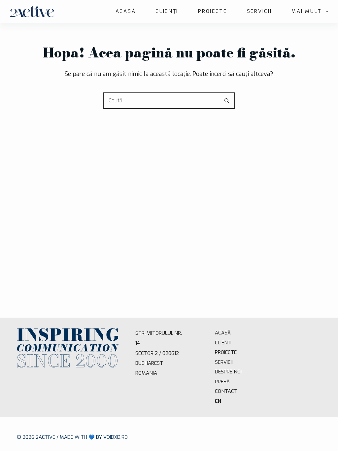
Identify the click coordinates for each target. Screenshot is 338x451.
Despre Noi (228, 371)
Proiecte (212, 11)
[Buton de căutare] (227, 100)
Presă (222, 381)
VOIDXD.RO (115, 437)
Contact (226, 391)
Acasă (126, 11)
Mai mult (306, 11)
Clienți (166, 11)
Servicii (259, 11)
